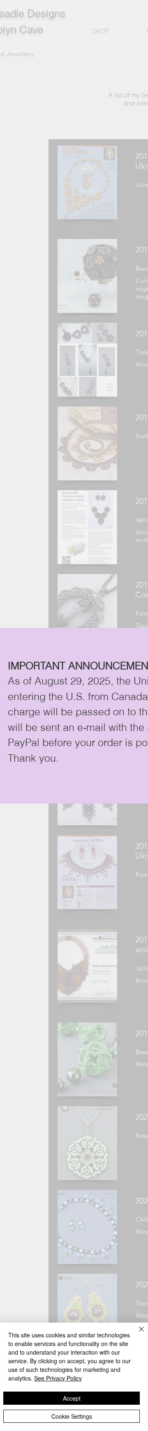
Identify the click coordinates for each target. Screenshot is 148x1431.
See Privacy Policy (58, 1378)
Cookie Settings (71, 1416)
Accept (72, 1398)
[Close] (136, 1334)
